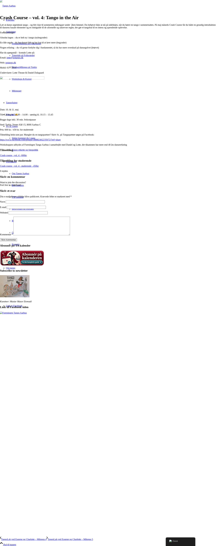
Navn (2, 201)
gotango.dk (10, 62)
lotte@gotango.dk (15, 57)
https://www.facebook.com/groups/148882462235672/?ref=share (30, 139)
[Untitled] (8, 6)
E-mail (3, 207)
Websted (4, 212)
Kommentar (6, 234)
